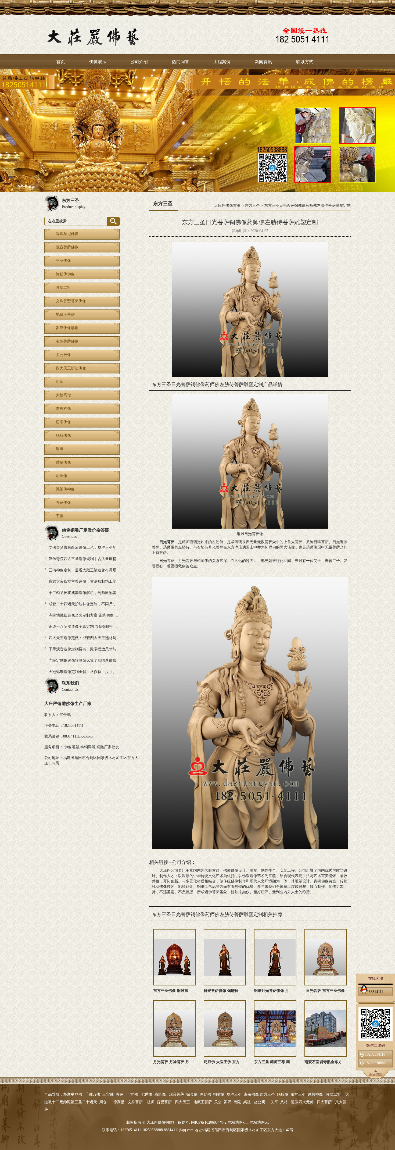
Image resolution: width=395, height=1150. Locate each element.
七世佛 (146, 1094)
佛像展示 (97, 61)
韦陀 (237, 1102)
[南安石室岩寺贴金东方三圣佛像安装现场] (325, 1028)
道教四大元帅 (302, 1102)
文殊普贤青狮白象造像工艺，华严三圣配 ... (85, 548)
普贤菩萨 (164, 1102)
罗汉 (227, 1102)
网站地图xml (238, 1122)
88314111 (376, 991)
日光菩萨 (251, 534)
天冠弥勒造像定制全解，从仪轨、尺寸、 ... (85, 672)
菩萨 (268, 542)
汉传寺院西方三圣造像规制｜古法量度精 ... (85, 559)
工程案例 (222, 61)
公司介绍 (139, 61)
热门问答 (180, 61)
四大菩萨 (324, 1102)
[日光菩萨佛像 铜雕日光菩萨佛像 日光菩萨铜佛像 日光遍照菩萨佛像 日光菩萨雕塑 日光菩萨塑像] (225, 957)
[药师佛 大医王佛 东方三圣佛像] (225, 1028)
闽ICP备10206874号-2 (208, 1122)
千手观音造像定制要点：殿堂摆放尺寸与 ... (85, 649)
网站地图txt (259, 1122)
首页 (60, 61)
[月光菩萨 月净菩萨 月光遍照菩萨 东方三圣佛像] (174, 1028)
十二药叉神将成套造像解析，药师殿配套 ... (85, 593)
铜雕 (200, 887)
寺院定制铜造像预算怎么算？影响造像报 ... (85, 660)
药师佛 (168, 547)
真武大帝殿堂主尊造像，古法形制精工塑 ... (85, 581)
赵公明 (259, 1102)
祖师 (151, 1102)
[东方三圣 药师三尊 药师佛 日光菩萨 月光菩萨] (275, 1028)
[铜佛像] (197, 130)
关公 (218, 1102)
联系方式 (304, 61)
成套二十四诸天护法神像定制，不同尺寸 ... (85, 604)
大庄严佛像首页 (227, 206)
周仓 (103, 1102)
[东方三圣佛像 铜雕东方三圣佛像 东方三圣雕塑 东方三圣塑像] (174, 957)
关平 (274, 1102)
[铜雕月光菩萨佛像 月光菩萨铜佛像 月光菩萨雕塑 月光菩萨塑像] (275, 957)
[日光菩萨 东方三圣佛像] (325, 957)
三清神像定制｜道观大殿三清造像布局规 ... (85, 570)
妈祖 (247, 1102)
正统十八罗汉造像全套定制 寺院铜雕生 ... (83, 627)
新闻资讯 (263, 61)
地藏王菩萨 (202, 1102)
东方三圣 (252, 206)
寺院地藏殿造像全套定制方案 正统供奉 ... (83, 615)
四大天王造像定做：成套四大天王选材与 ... (85, 638)
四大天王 (182, 1102)
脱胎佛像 (159, 887)
